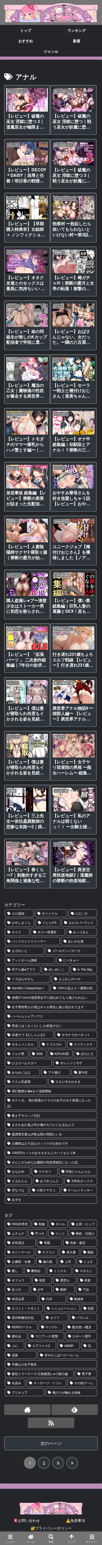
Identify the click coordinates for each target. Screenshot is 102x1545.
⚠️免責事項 (75, 1520)
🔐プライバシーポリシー (51, 1528)
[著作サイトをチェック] (27, 1409)
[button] (90, 1003)
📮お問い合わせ (26, 1520)
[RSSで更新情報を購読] (51, 1423)
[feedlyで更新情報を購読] (75, 1409)
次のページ (51, 1443)
